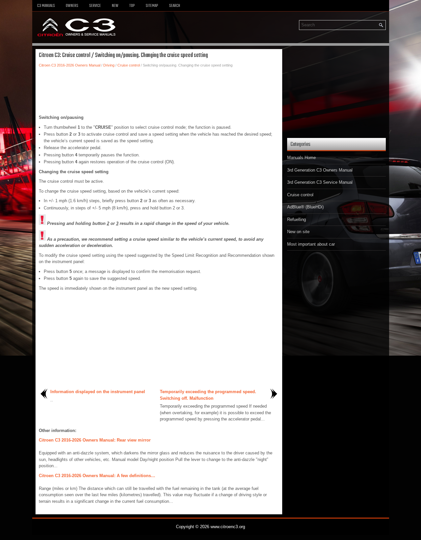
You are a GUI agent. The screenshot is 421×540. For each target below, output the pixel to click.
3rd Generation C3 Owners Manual (320, 170)
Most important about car (311, 244)
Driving (108, 65)
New (115, 6)
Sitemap (152, 6)
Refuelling (296, 219)
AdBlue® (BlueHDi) (305, 206)
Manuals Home (301, 157)
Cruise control (128, 65)
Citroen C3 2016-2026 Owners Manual (69, 65)
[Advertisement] (159, 91)
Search (174, 6)
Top (132, 6)
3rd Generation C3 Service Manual (320, 182)
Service (95, 6)
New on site (298, 231)
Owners (72, 6)
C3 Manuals (46, 6)
